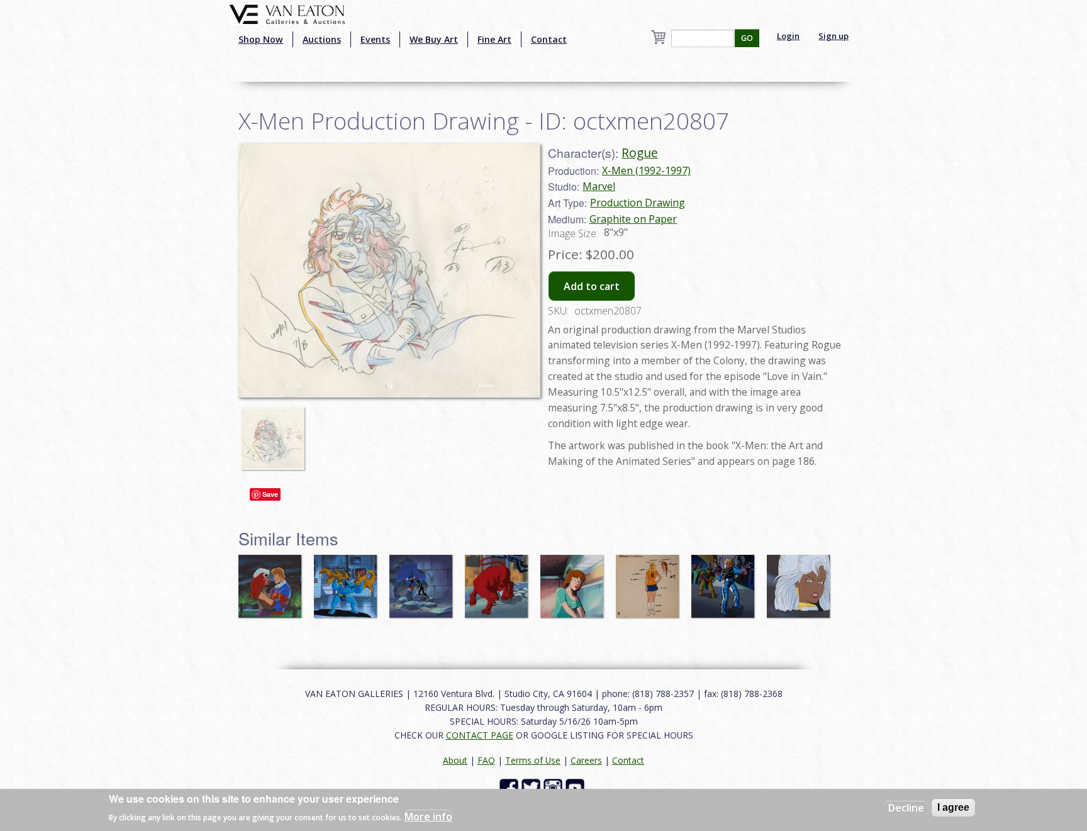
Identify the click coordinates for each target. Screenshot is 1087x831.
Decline (906, 808)
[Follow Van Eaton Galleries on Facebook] (510, 787)
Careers (586, 760)
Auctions (322, 39)
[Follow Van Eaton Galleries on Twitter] (532, 787)
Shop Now (260, 39)
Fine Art (494, 39)
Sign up (833, 36)
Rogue (640, 152)
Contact (549, 39)
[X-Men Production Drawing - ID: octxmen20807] (276, 433)
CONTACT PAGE (479, 735)
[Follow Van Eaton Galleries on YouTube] (577, 787)
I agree (953, 807)
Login (788, 36)
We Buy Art (434, 39)
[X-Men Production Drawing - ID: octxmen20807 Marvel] (389, 269)
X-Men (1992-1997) (646, 170)
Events (375, 39)
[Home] (287, 13)
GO (747, 38)
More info (428, 816)
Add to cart (592, 286)
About (455, 760)
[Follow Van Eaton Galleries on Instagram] (555, 787)
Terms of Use (532, 760)
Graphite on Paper (633, 219)
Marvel (599, 186)
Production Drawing (637, 202)
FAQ (486, 760)
